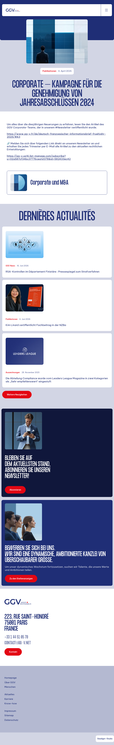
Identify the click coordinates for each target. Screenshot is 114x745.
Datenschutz (11, 720)
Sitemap (9, 715)
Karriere (8, 699)
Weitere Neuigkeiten (17, 394)
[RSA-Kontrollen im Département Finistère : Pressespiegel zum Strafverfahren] (57, 252)
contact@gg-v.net (17, 643)
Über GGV (9, 682)
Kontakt (13, 652)
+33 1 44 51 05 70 (16, 637)
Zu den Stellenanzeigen (21, 578)
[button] (106, 10)
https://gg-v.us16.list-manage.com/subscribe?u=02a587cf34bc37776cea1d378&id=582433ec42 (39, 157)
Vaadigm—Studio (105, 739)
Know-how (10, 703)
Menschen (10, 687)
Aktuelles (9, 694)
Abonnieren (15, 489)
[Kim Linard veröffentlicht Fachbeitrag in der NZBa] (57, 305)
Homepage (10, 677)
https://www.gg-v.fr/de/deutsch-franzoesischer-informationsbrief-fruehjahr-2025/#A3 (56, 135)
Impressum (10, 711)
